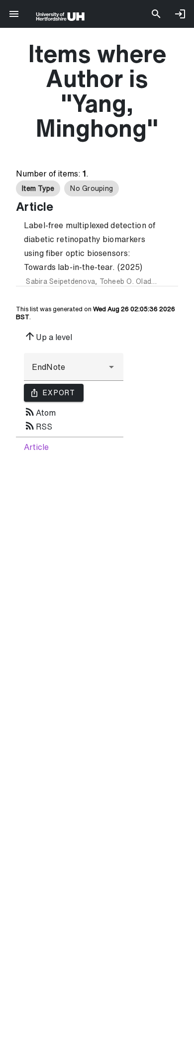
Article (36, 447)
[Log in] (180, 14)
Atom (40, 412)
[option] (38, 188)
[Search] (156, 14)
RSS (38, 426)
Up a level (48, 336)
